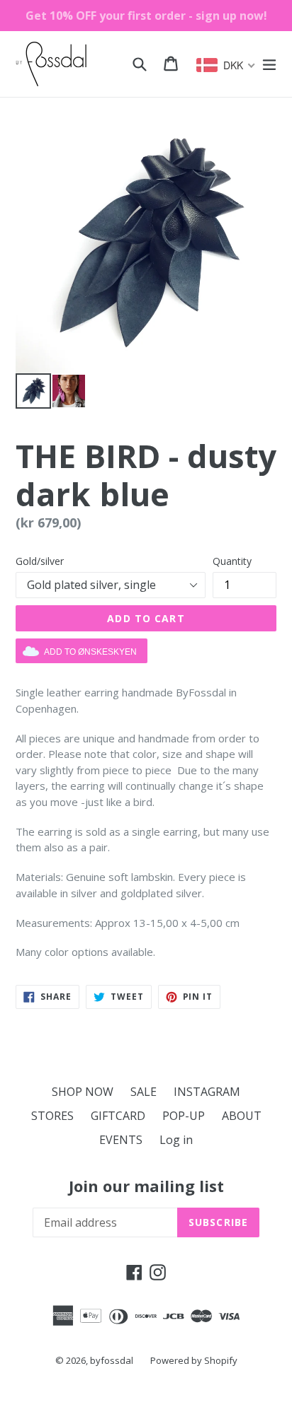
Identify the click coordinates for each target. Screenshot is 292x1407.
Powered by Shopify (193, 1360)
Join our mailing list (146, 1186)
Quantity (232, 561)
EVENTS (120, 1140)
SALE (143, 1091)
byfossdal (111, 1360)
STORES (52, 1115)
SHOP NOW (82, 1091)
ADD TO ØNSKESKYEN (90, 652)
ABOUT (242, 1115)
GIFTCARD (118, 1115)
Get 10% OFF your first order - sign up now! (146, 15)
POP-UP (183, 1115)
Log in (176, 1140)
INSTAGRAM (207, 1091)
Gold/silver (40, 561)
